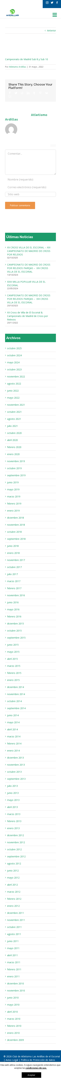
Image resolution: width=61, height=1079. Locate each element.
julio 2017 (12, 574)
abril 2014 (12, 729)
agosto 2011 (14, 934)
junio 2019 (13, 482)
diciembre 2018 (15, 517)
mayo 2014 (13, 722)
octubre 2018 (14, 531)
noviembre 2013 (16, 764)
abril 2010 (12, 1011)
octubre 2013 (14, 771)
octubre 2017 (14, 567)
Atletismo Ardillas (17, 66)
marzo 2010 (13, 1018)
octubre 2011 (14, 927)
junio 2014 (13, 715)
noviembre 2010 (16, 990)
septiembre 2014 (16, 708)
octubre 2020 (14, 433)
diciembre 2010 (15, 983)
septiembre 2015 (16, 637)
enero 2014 (13, 750)
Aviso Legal (12, 1060)
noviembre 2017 (16, 560)
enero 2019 (13, 510)
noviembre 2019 (16, 461)
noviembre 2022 (16, 376)
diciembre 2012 (15, 835)
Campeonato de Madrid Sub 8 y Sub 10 (26, 59)
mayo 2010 (13, 1004)
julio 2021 (12, 425)
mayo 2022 (13, 397)
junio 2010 (13, 997)
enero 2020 (13, 454)
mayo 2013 (13, 800)
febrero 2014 (14, 743)
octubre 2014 (14, 701)
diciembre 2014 (15, 687)
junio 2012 (13, 870)
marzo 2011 (13, 962)
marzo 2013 (13, 814)
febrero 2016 (14, 616)
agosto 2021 (14, 418)
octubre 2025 (14, 348)
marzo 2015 (13, 665)
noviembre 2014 (16, 694)
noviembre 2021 (16, 404)
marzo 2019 (13, 496)
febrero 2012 (14, 898)
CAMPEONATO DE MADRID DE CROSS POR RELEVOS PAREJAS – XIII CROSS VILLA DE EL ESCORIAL (28, 299)
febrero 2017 (14, 588)
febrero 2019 (14, 503)
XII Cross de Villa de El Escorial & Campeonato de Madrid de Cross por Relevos (27, 316)
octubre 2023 (14, 369)
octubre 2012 (14, 849)
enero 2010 (13, 1032)
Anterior (51, 30)
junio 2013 (13, 793)
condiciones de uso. (36, 1068)
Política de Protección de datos (38, 1060)
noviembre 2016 (16, 595)
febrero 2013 (14, 821)
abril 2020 (12, 440)
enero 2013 (13, 828)
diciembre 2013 (15, 757)
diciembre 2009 (15, 1040)
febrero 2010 (14, 1025)
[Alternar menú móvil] (55, 14)
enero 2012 (13, 905)
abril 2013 (12, 807)
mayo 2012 (13, 877)
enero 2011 (13, 976)
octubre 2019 (14, 468)
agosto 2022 (14, 383)
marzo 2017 (13, 581)
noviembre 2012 (16, 842)
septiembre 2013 (16, 778)
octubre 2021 (14, 411)
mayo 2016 (13, 609)
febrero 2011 (14, 969)
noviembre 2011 (16, 920)
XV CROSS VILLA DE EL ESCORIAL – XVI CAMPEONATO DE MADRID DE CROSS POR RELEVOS (28, 251)
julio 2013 (12, 785)
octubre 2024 (14, 355)
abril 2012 (12, 884)
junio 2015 (13, 644)
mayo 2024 (13, 362)
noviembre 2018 (16, 524)
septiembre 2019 (16, 475)
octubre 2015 (14, 630)
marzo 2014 (13, 736)
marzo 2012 (13, 891)
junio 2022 (13, 390)
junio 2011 (13, 941)
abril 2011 (12, 955)
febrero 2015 (14, 673)
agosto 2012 (14, 863)
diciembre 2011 (15, 912)
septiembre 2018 (16, 538)
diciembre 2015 (15, 623)
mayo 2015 (13, 651)
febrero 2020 (14, 447)
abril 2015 (12, 658)
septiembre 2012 (16, 856)
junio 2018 (13, 545)
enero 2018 (13, 553)
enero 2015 (13, 680)
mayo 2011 (13, 948)
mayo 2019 (13, 489)
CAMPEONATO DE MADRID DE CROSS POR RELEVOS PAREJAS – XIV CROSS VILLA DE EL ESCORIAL (28, 268)
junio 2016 (13, 602)
